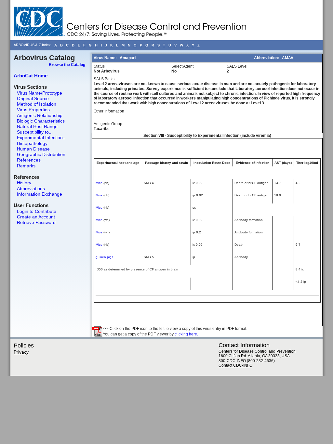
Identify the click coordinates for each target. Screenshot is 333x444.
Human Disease (33, 148)
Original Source (33, 98)
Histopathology (32, 143)
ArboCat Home (30, 75)
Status (99, 66)
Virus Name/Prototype (39, 93)
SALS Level (237, 66)
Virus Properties (33, 109)
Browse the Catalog (67, 64)
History (24, 182)
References (29, 160)
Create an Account (36, 216)
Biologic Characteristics (41, 121)
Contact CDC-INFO (235, 365)
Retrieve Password (36, 222)
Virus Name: (106, 58)
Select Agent (182, 66)
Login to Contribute (36, 211)
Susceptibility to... (35, 132)
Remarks (26, 165)
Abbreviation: (267, 58)
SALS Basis (104, 79)
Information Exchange (39, 194)
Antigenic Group (108, 124)
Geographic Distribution (41, 154)
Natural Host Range (37, 126)
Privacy (21, 352)
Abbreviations (31, 188)
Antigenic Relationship (39, 115)
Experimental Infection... (42, 137)
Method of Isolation (36, 104)
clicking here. (186, 334)
